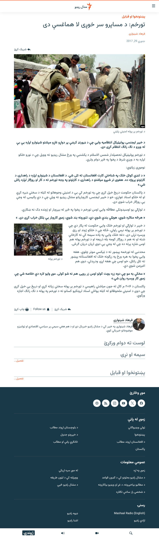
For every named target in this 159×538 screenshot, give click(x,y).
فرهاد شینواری (137, 34)
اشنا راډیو (72, 521)
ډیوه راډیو (72, 514)
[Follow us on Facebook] (141, 403)
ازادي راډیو (139, 521)
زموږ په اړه (139, 471)
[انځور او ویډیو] (97, 533)
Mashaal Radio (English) (129, 514)
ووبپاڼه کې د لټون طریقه (64, 478)
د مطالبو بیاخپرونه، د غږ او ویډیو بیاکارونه (121, 485)
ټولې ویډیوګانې (136, 428)
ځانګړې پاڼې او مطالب (65, 442)
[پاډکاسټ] (96, 403)
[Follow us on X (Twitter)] (132, 403)
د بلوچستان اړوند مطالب (64, 428)
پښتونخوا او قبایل (133, 16)
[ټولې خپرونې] (63, 533)
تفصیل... (18, 361)
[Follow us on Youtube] (123, 403)
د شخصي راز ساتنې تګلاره (130, 492)
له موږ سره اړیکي (68, 471)
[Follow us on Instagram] (114, 403)
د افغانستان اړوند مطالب (131, 442)
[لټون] (131, 533)
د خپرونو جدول (69, 435)
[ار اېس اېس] (105, 403)
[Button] (22, 49)
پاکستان (140, 449)
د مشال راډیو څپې (67, 485)
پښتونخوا (140, 435)
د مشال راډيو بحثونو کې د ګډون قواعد (123, 478)
